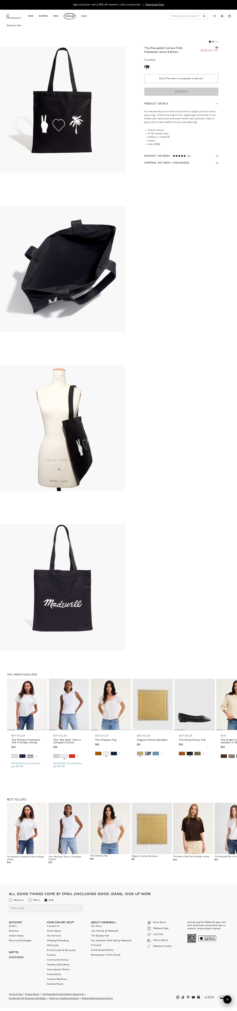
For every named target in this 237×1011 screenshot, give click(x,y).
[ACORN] (98, 753)
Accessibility (54, 974)
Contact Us (53, 926)
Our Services (54, 936)
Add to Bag (153, 762)
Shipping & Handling (58, 941)
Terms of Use (15, 994)
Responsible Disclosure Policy (97, 998)
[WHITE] (30, 756)
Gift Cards (53, 945)
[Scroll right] (36, 757)
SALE (84, 16)
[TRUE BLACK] (190, 753)
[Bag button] (229, 16)
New (30, 16)
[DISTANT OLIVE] (197, 753)
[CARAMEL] (182, 753)
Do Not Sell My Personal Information (27, 998)
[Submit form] (80, 909)
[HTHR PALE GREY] (14, 756)
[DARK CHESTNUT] (224, 756)
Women (43, 16)
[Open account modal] (222, 16)
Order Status (54, 931)
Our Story (96, 926)
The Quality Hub (100, 936)
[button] (43, 683)
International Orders (58, 970)
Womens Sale (14, 25)
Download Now (154, 4)
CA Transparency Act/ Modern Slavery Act (63, 994)
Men (55, 16)
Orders (13, 926)
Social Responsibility (102, 950)
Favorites (14, 931)
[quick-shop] (27, 769)
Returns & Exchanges (20, 941)
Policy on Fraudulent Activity (64, 998)
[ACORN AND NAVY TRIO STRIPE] (231, 756)
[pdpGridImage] (63, 109)
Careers (51, 955)
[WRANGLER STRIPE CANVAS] (148, 753)
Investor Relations (57, 979)
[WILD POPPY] (72, 756)
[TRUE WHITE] (106, 753)
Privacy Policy (32, 994)
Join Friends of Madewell (104, 931)
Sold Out (181, 92)
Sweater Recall (55, 984)
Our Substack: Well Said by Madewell (111, 941)
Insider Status (16, 936)
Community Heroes (58, 960)
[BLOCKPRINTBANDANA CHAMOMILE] (140, 753)
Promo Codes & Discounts (61, 950)
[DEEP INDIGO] (22, 756)
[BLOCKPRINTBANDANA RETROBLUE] (156, 753)
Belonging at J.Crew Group (105, 955)
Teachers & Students (58, 965)
